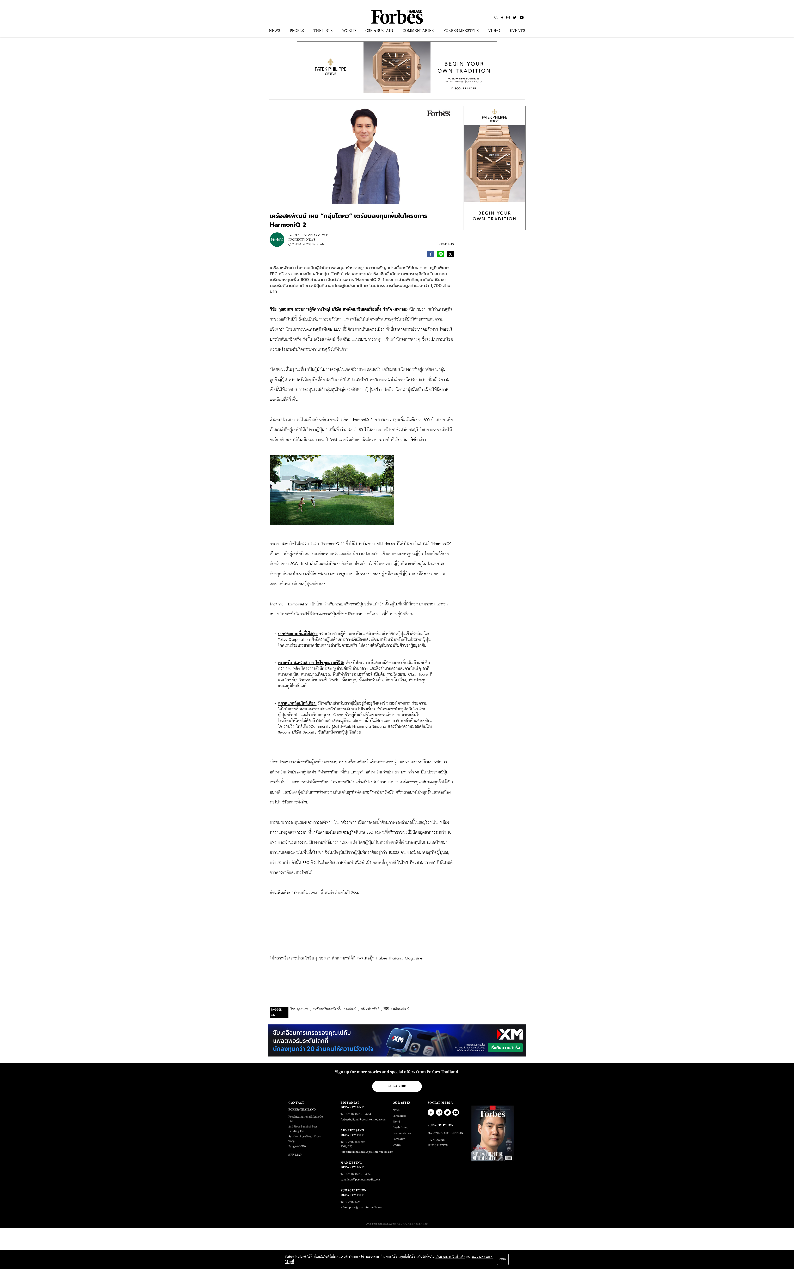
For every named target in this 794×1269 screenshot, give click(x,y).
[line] (440, 255)
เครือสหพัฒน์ (401, 1009)
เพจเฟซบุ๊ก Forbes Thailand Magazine (389, 958)
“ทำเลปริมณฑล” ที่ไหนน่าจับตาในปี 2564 (325, 893)
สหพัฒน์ (351, 1009)
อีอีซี (386, 1009)
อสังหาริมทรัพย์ (370, 1009)
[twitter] (450, 255)
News (310, 239)
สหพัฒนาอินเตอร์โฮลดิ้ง (327, 1009)
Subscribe (397, 1086)
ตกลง (502, 1259)
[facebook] (430, 255)
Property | (296, 239)
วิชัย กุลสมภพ (299, 1009)
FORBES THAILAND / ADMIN (308, 235)
